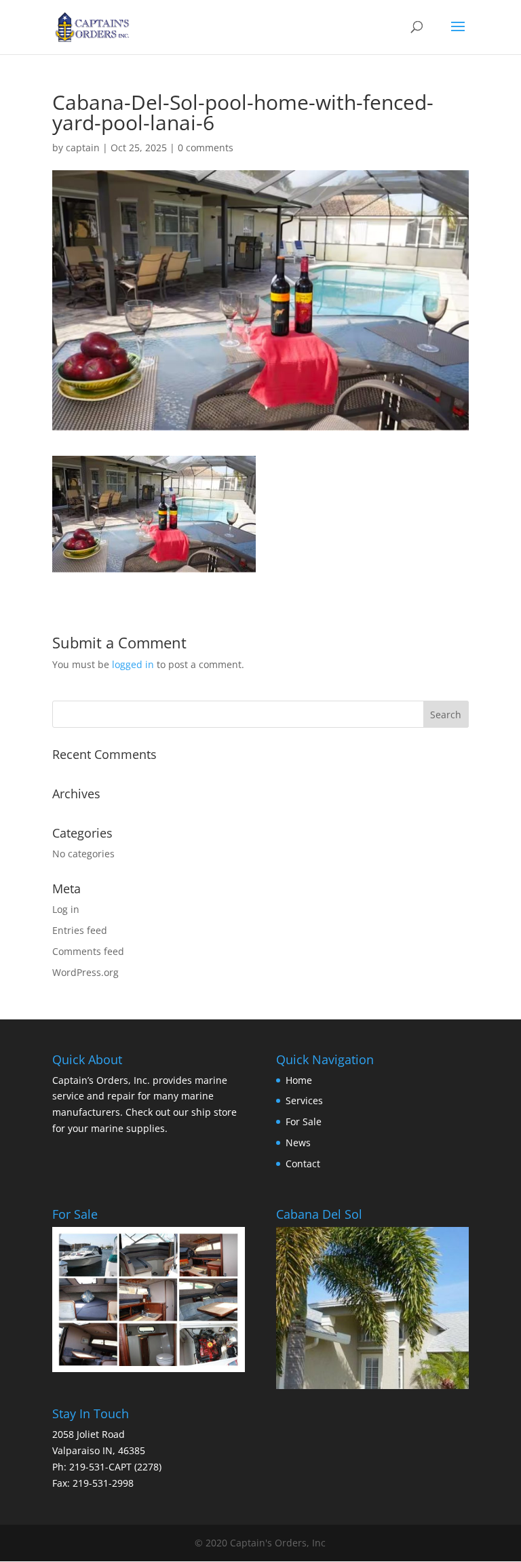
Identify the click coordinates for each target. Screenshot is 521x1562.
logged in (133, 664)
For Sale (304, 1121)
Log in (65, 909)
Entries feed (79, 930)
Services (304, 1100)
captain (83, 147)
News (298, 1142)
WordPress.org (85, 972)
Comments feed (88, 951)
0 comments (205, 147)
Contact (303, 1163)
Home (299, 1080)
